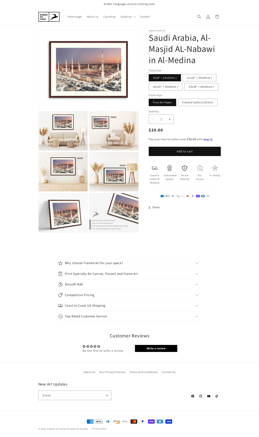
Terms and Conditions (143, 372)
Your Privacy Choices (112, 372)
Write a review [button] (156, 348)
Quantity (154, 111)
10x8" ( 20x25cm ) (165, 78)
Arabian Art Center (56, 428)
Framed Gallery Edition (197, 102)
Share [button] (156, 207)
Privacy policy (99, 428)
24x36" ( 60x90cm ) (201, 87)
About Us (89, 372)
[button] (127, 17)
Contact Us (168, 372)
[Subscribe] (106, 395)
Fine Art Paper (162, 102)
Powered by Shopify (77, 428)
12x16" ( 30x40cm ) (199, 78)
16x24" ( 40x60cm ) (165, 87)
